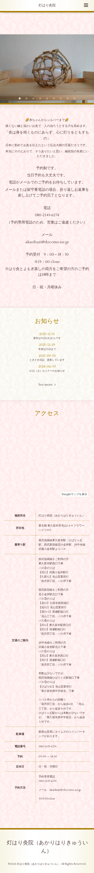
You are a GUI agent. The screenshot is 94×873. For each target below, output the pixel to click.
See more (46, 384)
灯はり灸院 (47, 5)
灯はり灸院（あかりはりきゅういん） (47, 847)
